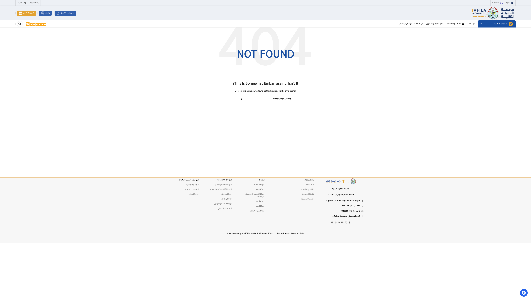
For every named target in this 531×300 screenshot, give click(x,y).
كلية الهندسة (259, 185)
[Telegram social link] (332, 223)
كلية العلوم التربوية (257, 211)
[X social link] (346, 223)
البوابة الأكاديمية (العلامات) (221, 190)
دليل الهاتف (309, 185)
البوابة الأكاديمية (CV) (223, 185)
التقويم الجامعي (28, 13)
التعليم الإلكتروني (225, 209)
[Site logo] (493, 13)
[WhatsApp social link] (335, 223)
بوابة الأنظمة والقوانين (223, 204)
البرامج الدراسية (192, 185)
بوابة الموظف (226, 194)
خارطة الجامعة (308, 194)
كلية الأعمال (259, 202)
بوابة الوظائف (226, 199)
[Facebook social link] (349, 223)
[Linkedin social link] (339, 223)
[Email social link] (342, 223)
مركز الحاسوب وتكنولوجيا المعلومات (290, 234)
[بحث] (20, 24)
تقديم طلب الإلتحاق (67, 13)
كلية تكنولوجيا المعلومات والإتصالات (254, 195)
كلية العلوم (260, 190)
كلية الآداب (260, 206)
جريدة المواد (194, 194)
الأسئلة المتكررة (307, 199)
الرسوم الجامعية (192, 190)
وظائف (47, 13)
